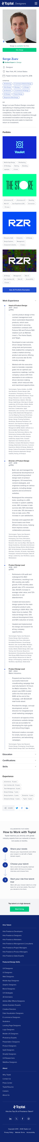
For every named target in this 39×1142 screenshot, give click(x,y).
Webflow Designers (10, 1062)
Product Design (18, 94)
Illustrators (6, 1021)
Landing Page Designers (12, 1025)
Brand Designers (9, 989)
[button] (19, 300)
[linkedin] (26, 808)
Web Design (7, 87)
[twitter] (16, 808)
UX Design (7, 94)
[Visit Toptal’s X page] (16, 1119)
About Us (6, 1095)
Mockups (17, 87)
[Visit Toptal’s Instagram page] (28, 1119)
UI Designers (7, 972)
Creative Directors (9, 1009)
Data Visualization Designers (13, 1013)
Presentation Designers (11, 1042)
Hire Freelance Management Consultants (18, 943)
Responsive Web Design (11, 97)
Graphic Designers (9, 984)
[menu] (36, 3)
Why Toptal (7, 1074)
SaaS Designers (8, 1050)
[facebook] (21, 808)
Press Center (7, 1083)
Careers (5, 1091)
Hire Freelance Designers (12, 935)
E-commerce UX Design (22, 90)
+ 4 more (15, 169)
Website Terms (20, 1132)
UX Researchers (9, 1058)
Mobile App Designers (11, 980)
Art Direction (7, 90)
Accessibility (31, 1132)
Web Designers (8, 976)
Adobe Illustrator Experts (12, 1005)
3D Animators (8, 997)
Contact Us (7, 1079)
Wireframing (7, 84)
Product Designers (9, 1046)
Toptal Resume (8, 1087)
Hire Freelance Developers (13, 931)
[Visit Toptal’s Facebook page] (22, 1119)
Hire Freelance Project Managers (15, 947)
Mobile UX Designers (10, 1033)
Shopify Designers (9, 1054)
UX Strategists (8, 993)
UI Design (26, 87)
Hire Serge (19, 50)
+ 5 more (6, 282)
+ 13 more (6, 207)
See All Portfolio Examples (19, 290)
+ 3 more (22, 245)
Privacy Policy (8, 1132)
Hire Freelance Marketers (12, 939)
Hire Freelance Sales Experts (13, 956)
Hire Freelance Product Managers (15, 952)
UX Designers (8, 968)
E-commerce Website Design (22, 84)
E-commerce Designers (11, 1017)
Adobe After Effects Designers (14, 1001)
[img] (12, 62)
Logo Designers (8, 1029)
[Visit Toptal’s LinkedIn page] (10, 1119)
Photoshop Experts (10, 1037)
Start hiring (19, 909)
